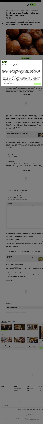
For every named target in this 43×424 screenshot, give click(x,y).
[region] (21, 73)
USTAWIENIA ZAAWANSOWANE (9, 83)
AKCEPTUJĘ (37, 83)
